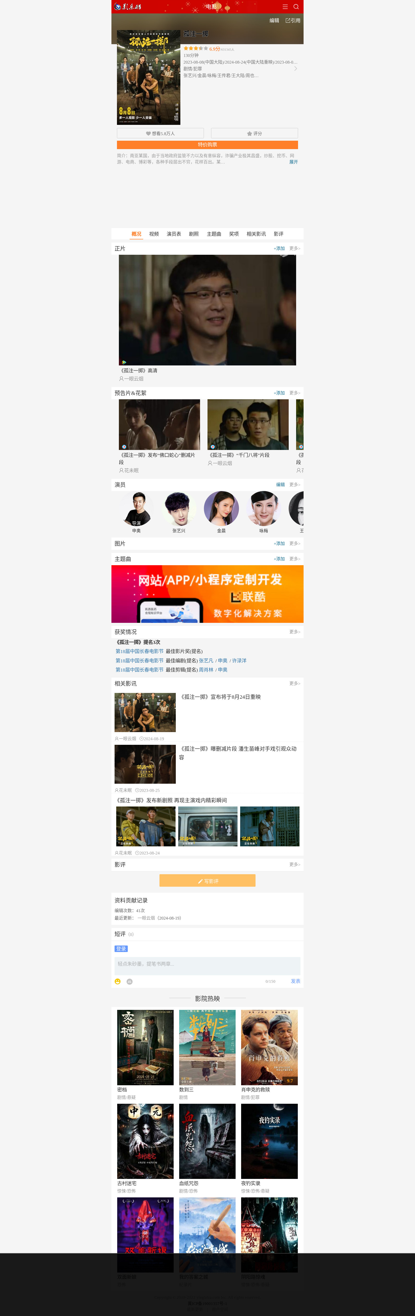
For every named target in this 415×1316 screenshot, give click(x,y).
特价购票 (207, 144)
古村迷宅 (126, 1183)
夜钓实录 (250, 1183)
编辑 (274, 20)
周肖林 (206, 670)
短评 (120, 934)
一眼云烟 (133, 379)
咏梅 (263, 530)
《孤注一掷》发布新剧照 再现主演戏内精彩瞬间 (171, 800)
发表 (295, 981)
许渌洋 (239, 660)
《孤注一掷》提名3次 (137, 642)
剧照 (194, 234)
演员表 (174, 234)
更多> (294, 248)
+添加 (279, 248)
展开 (293, 162)
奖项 (234, 234)
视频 (154, 234)
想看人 (160, 133)
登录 (121, 949)
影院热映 (207, 998)
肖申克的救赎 (255, 1089)
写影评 (208, 881)
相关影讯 (256, 234)
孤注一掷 (195, 33)
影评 (278, 234)
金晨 (221, 530)
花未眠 (131, 470)
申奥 (136, 530)
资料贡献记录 (131, 900)
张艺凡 (206, 660)
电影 (211, 7)
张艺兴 (178, 530)
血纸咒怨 (188, 1183)
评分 (254, 133)
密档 (122, 1089)
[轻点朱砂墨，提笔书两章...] (208, 966)
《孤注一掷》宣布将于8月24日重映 (220, 697)
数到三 (186, 1089)
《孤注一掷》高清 (138, 370)
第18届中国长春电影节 (140, 651)
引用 (293, 20)
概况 (136, 234)
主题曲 (214, 234)
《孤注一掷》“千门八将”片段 (238, 455)
